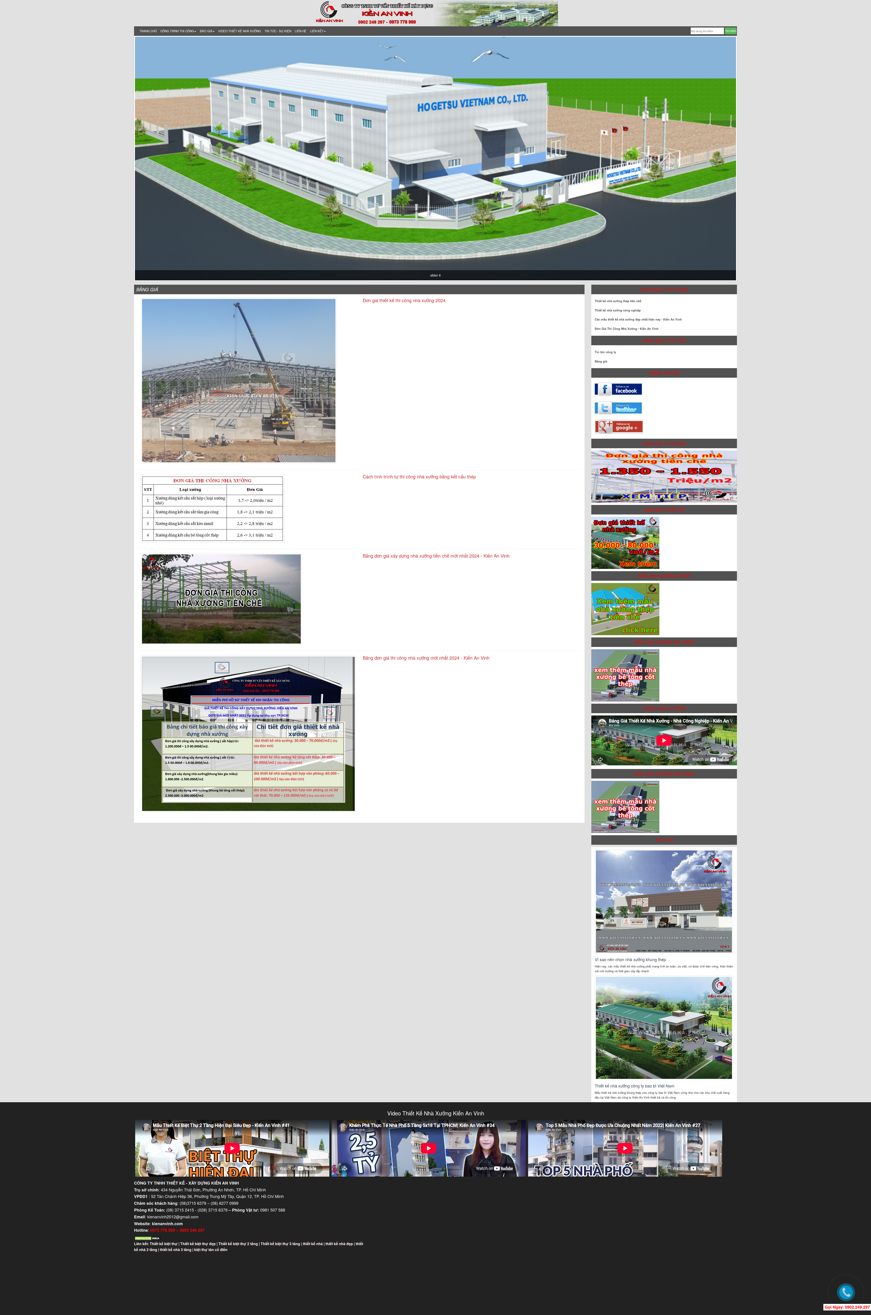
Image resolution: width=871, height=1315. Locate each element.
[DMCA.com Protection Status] (147, 1238)
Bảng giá (601, 361)
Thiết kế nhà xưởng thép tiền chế (618, 301)
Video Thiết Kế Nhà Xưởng (239, 31)
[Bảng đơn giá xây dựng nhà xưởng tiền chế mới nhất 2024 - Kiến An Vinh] (221, 599)
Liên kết (316, 31)
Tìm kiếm (730, 31)
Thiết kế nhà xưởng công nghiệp (618, 310)
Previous (128, 158)
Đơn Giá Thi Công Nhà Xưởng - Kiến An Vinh (626, 328)
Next (742, 158)
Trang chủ (148, 31)
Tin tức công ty (605, 352)
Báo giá (206, 31)
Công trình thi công (177, 31)
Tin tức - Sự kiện (277, 31)
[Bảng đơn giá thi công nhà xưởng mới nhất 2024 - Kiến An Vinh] (248, 733)
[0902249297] (846, 1292)
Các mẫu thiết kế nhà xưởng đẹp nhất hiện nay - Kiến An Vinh (638, 319)
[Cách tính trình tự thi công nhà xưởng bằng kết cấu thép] (213, 508)
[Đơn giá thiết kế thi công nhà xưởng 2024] (238, 380)
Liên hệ (300, 31)
